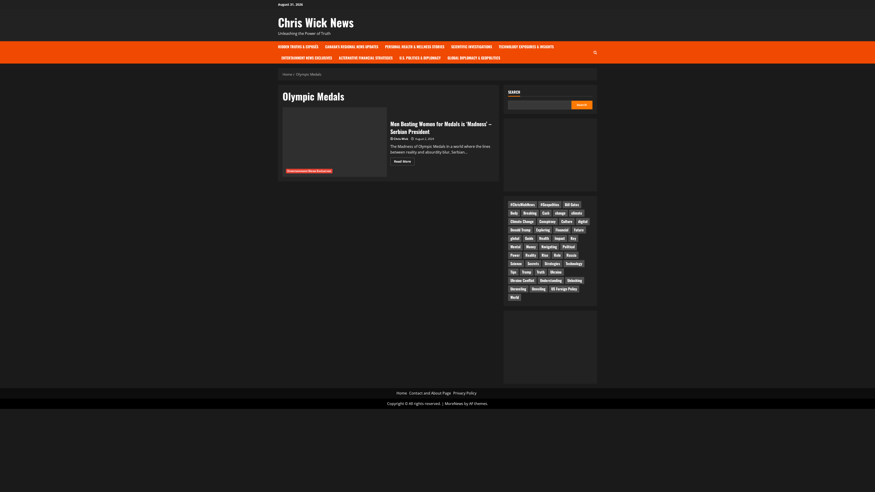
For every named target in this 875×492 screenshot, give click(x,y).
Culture (566, 221)
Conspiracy (547, 221)
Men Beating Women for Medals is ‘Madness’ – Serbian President (441, 128)
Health (544, 238)
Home (401, 393)
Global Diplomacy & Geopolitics (474, 58)
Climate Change (522, 221)
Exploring (543, 230)
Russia (571, 255)
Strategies (552, 263)
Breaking (530, 213)
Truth (541, 272)
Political (569, 246)
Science (516, 263)
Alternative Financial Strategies (366, 58)
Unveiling (539, 289)
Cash (545, 213)
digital (582, 221)
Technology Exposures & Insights (526, 46)
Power (515, 255)
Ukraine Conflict (522, 280)
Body (514, 213)
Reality (530, 255)
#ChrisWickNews (522, 204)
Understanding (551, 280)
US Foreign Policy (564, 289)
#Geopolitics (549, 204)
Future (579, 230)
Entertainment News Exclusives (306, 58)
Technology (574, 263)
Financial (562, 230)
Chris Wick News (316, 22)
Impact (560, 238)
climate (576, 213)
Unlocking (574, 280)
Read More (404, 162)
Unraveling (518, 289)
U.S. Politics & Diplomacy (420, 58)
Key (573, 238)
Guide (529, 238)
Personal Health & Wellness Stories (414, 46)
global (514, 238)
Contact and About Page (430, 393)
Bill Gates (572, 204)
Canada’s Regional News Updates (351, 46)
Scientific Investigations (471, 46)
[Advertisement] (550, 155)
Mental (515, 246)
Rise (545, 255)
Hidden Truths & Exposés (298, 46)
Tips (513, 272)
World (514, 297)
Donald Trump (520, 230)
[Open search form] (595, 52)
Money (531, 246)
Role (557, 255)
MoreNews (454, 403)
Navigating (549, 246)
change (560, 213)
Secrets (533, 263)
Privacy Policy (464, 393)
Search (514, 92)
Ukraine (556, 272)
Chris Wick (401, 139)
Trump (526, 272)
